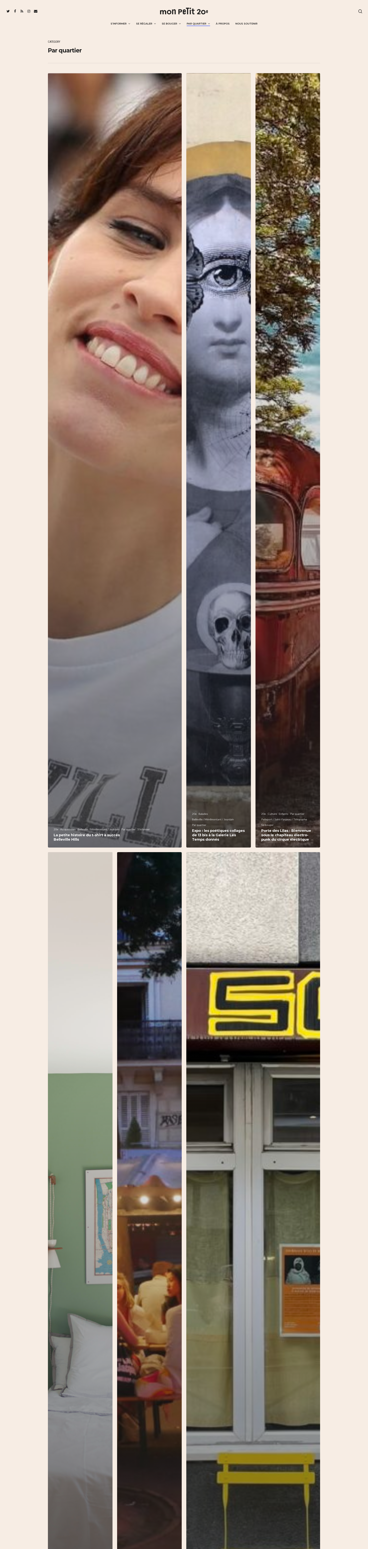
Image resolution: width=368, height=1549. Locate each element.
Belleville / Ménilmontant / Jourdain (98, 829)
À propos (223, 23)
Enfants (283, 813)
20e (56, 829)
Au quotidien (68, 829)
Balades (203, 813)
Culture (272, 813)
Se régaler (144, 23)
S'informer (143, 829)
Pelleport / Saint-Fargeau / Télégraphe (284, 819)
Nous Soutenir (246, 23)
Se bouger (169, 23)
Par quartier (196, 23)
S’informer (119, 23)
